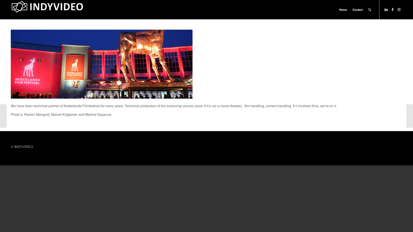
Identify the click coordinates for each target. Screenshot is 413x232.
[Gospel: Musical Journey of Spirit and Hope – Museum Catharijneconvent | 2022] (409, 116)
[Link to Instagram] (399, 9)
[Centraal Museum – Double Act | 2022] (3, 116)
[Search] (369, 9)
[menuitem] (343, 9)
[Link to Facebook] (392, 9)
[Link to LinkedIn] (386, 9)
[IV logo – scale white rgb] (47, 9)
